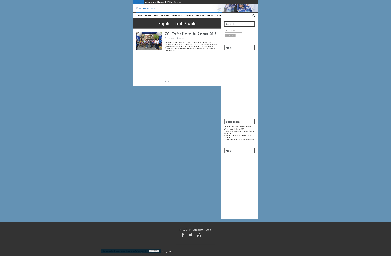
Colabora (210, 15)
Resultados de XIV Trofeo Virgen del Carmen (240, 139)
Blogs (219, 15)
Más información (141, 251)
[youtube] (199, 235)
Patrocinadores (177, 15)
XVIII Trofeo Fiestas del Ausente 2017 (190, 33)
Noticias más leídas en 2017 (235, 129)
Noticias (148, 15)
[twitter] (191, 235)
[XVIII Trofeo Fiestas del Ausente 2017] (149, 41)
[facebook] (183, 235)
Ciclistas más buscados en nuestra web (238, 127)
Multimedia (200, 15)
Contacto (189, 15)
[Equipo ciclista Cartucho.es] (145, 8)
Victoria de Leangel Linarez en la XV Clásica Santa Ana (163, 2)
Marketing (181, 38)
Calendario (165, 15)
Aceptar (154, 251)
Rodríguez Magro (168, 252)
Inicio (140, 15)
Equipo (156, 15)
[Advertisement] (191, 66)
